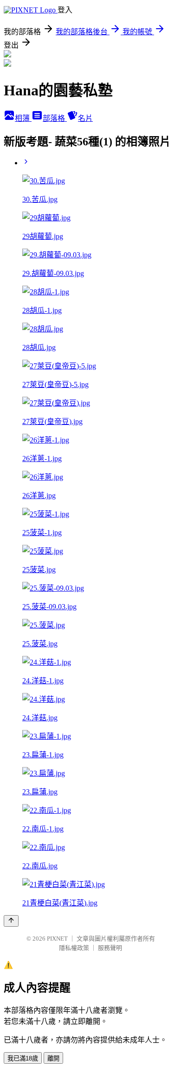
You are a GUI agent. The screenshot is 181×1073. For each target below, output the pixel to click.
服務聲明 (110, 947)
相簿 (23, 118)
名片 (85, 118)
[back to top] (11, 921)
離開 (53, 1058)
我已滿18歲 (22, 1058)
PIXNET (57, 938)
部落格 (55, 118)
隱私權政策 (74, 947)
